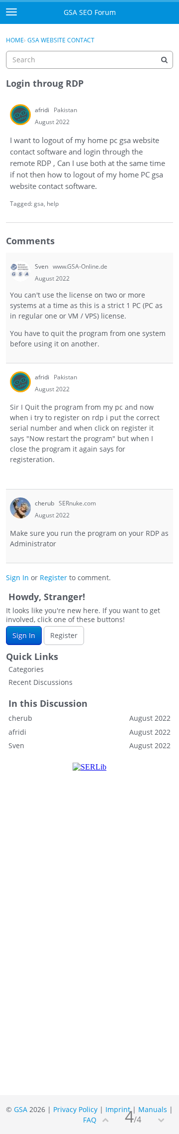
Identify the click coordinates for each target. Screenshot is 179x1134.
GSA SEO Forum (90, 12)
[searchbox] (89, 60)
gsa (39, 203)
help (53, 203)
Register (53, 577)
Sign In (17, 577)
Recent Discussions (40, 682)
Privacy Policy (75, 1109)
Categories (26, 669)
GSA (20, 1109)
